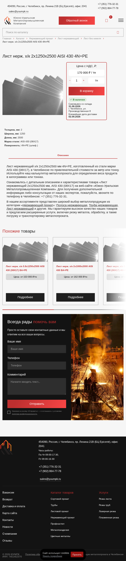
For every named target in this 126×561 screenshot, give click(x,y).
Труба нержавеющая (103, 205)
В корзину (86, 91)
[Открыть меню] (121, 20)
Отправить (37, 403)
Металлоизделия (60, 530)
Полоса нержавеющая (71, 205)
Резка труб (104, 505)
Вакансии (8, 492)
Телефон (13, 358)
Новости (7, 527)
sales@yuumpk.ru (18, 11)
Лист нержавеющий (20, 208)
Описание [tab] (63, 155)
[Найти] (117, 32)
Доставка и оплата (13, 506)
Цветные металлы (60, 536)
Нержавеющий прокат (38, 205)
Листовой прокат (60, 511)
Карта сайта (9, 513)
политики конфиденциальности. (24, 414)
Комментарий (16, 374)
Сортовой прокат (60, 499)
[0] (106, 20)
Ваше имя (14, 341)
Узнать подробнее (52, 556)
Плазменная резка (109, 517)
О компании (9, 533)
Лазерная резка (107, 511)
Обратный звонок (76, 20)
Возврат (7, 499)
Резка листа (105, 499)
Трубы (54, 505)
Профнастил (57, 523)
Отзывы (7, 540)
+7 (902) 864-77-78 (108, 8)
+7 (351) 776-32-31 (108, 4)
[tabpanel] (63, 190)
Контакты (8, 520)
